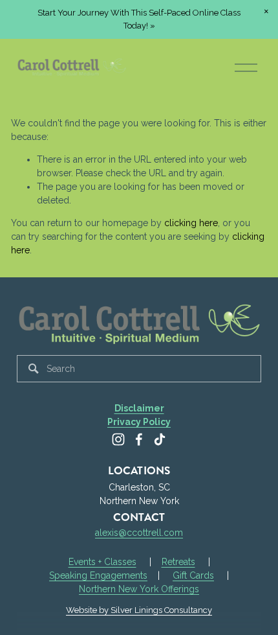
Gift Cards (193, 575)
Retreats (178, 562)
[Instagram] (118, 439)
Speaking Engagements (98, 575)
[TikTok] (159, 439)
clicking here (191, 223)
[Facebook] (139, 439)
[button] (266, 11)
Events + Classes (102, 562)
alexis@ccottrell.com (139, 532)
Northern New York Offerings (139, 589)
